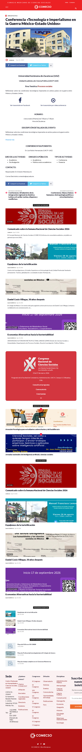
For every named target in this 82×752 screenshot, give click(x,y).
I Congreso (36, 725)
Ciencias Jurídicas (60, 689)
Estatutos (21, 706)
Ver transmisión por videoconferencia (53, 105)
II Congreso (36, 721)
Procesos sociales (45, 86)
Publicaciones (23, 709)
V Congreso (36, 707)
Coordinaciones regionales (23, 698)
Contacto (72, 2)
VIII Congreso (35, 691)
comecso (11, 60)
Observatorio (48, 681)
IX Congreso (35, 686)
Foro (44, 705)
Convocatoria (41, 389)
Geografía (60, 707)
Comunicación (61, 698)
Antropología (61, 685)
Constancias (41, 394)
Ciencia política (12, 15)
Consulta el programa (41, 385)
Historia (59, 710)
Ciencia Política (59, 694)
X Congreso (36, 681)
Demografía (61, 701)
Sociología (60, 723)
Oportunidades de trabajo (48, 696)
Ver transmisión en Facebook (20, 105)
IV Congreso (35, 711)
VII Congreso (35, 697)
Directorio (22, 702)
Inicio (66, 2)
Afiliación (21, 690)
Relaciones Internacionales (62, 718)
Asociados (22, 693)
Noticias (46, 685)
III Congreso (35, 717)
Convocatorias (48, 692)
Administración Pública (62, 681)
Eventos (46, 688)
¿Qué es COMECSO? (22, 685)
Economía (60, 704)
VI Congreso (35, 702)
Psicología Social (60, 714)
